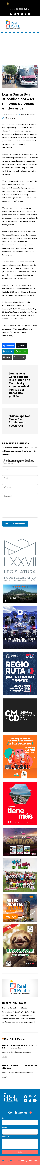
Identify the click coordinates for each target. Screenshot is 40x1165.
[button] (5, 627)
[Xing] (34, 1096)
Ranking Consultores (29, 1161)
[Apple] (25, 14)
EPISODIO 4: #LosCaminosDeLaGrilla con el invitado (19, 1066)
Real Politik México (28, 114)
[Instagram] (15, 14)
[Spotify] (22, 14)
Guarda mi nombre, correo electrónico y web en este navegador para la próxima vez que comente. (20, 461)
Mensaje (5, 1137)
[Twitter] (18, 14)
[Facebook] (11, 14)
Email (4, 1127)
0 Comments (9, 118)
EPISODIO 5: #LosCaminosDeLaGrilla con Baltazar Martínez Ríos (19, 1046)
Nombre (5, 1118)
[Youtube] (29, 14)
